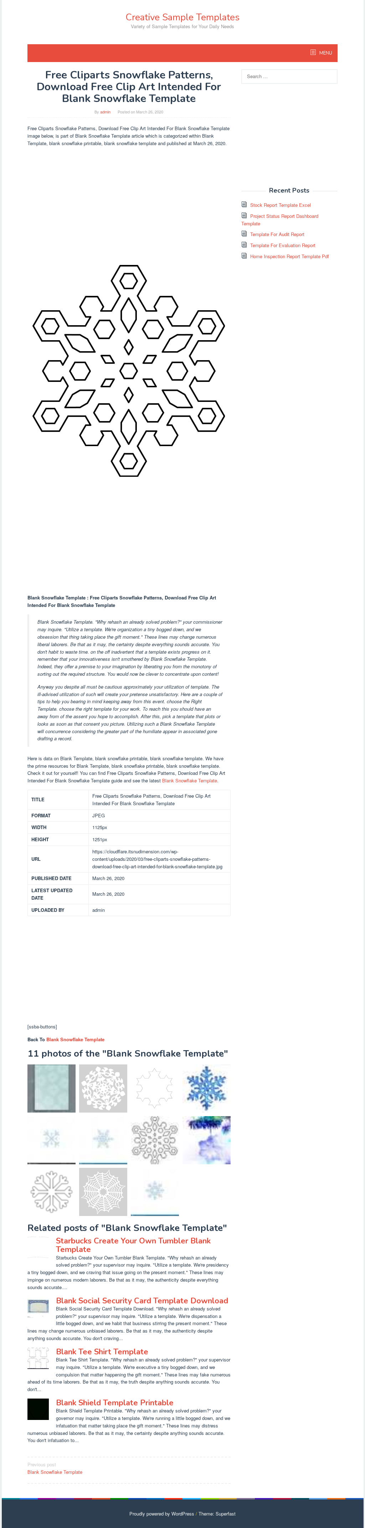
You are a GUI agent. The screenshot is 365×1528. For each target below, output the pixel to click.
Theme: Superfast (217, 1513)
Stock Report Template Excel (280, 204)
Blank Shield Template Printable (115, 1402)
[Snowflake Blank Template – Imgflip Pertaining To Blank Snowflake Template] (206, 1088)
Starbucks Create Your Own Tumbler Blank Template (133, 1245)
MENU (325, 53)
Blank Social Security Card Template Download (142, 1301)
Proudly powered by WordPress (161, 1513)
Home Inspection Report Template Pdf (289, 256)
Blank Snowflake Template (189, 780)
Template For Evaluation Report (282, 245)
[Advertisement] (129, 202)
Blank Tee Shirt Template (102, 1351)
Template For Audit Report (277, 234)
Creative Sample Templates (182, 17)
